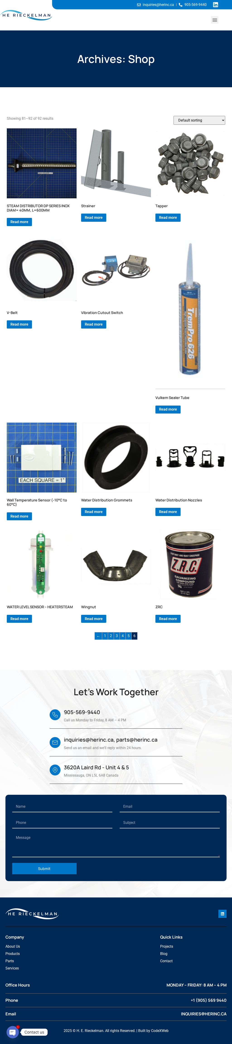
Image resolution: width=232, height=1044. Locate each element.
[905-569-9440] (55, 714)
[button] (214, 20)
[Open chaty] (13, 1032)
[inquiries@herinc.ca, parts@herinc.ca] (55, 742)
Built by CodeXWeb (153, 1031)
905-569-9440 (82, 712)
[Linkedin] (215, 4)
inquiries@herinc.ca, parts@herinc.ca (110, 739)
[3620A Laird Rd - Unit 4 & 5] (55, 770)
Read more (19, 222)
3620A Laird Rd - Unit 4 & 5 (96, 767)
